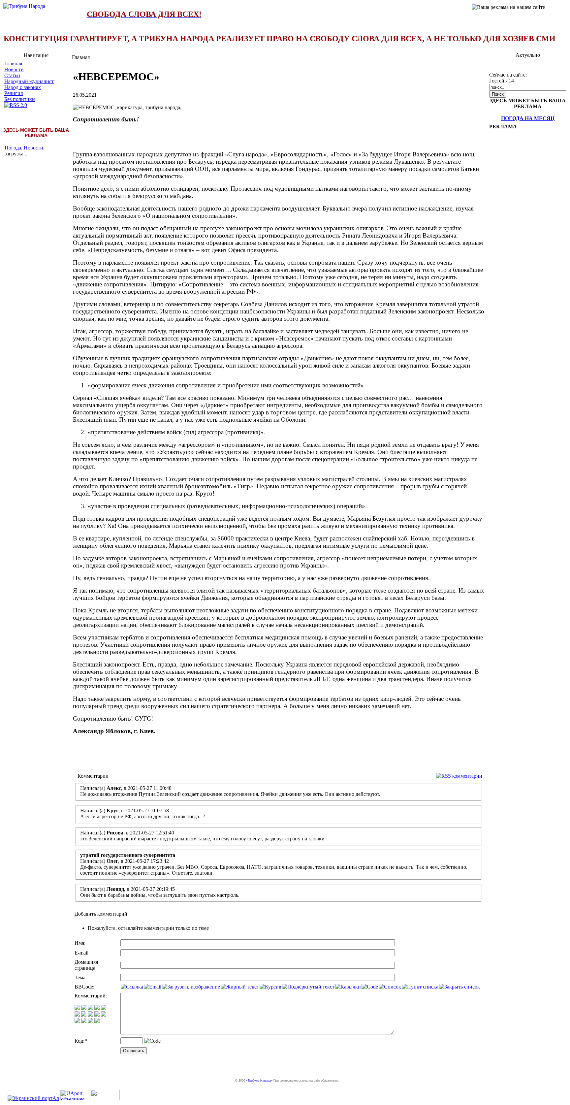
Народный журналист (29, 81)
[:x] (97, 1021)
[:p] (103, 1008)
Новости (14, 69)
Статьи (12, 75)
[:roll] (77, 1015)
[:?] (77, 1021)
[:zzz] (97, 1015)
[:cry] (83, 1021)
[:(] (90, 1021)
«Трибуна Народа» (259, 1080)
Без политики (19, 99)
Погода (13, 147)
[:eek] (83, 1015)
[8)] (97, 1008)
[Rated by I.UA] (105, 1098)
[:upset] (90, 1015)
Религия (13, 93)
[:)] (77, 1008)
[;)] (90, 1008)
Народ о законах (22, 87)
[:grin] (83, 1008)
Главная (13, 63)
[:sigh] (103, 1015)
